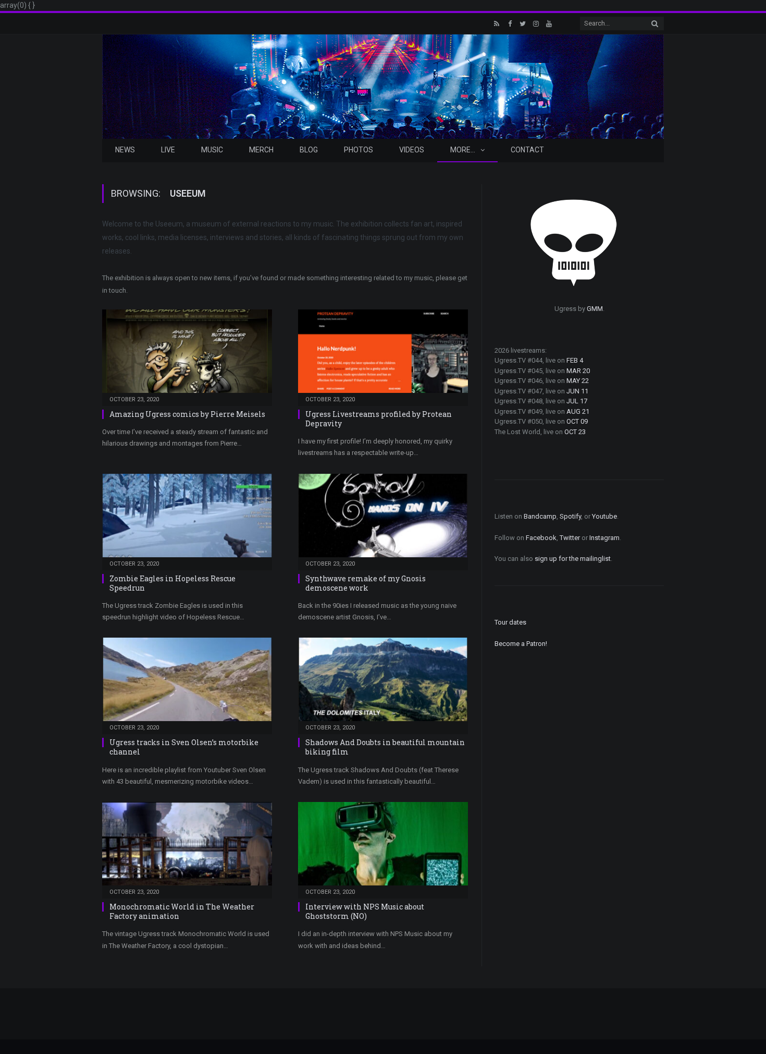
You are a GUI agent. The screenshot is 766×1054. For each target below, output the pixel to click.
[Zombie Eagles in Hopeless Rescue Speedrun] (187, 519)
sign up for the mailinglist (573, 558)
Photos (358, 150)
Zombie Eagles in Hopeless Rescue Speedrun (172, 583)
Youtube (604, 516)
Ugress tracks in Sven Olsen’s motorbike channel (183, 747)
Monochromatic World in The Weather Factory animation (181, 911)
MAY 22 (577, 381)
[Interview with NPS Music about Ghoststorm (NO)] (383, 847)
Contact (527, 150)
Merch (261, 150)
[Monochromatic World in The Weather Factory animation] (187, 847)
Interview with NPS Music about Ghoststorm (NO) (364, 911)
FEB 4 (574, 360)
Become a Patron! (521, 644)
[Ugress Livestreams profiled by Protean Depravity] (383, 354)
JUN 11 (577, 391)
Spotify (570, 516)
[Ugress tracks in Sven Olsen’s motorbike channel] (187, 682)
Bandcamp (540, 516)
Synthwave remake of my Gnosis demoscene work (365, 583)
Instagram (604, 538)
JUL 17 (576, 401)
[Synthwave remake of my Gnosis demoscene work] (383, 519)
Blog (309, 150)
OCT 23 (575, 432)
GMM (595, 309)
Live (168, 150)
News (125, 150)
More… (462, 150)
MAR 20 (578, 371)
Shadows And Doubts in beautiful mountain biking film (385, 747)
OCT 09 (577, 421)
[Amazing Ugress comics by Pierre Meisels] (187, 354)
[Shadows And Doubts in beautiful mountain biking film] (383, 682)
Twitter (570, 538)
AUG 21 (577, 411)
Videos (411, 150)
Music (212, 150)
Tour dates (510, 622)
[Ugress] (383, 85)
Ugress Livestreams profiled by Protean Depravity (378, 418)
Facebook (541, 538)
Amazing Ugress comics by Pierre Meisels (187, 414)
